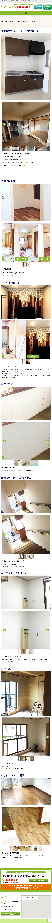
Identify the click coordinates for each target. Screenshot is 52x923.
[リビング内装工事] (26, 302)
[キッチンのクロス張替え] (26, 592)
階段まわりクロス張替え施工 (16, 477)
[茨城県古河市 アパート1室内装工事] (26, 66)
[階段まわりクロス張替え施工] (26, 496)
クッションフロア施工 (13, 775)
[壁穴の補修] (26, 403)
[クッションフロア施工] (26, 791)
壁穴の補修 (7, 384)
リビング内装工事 (10, 282)
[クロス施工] (26, 693)
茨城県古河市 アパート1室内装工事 (20, 30)
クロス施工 (7, 668)
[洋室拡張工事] (26, 202)
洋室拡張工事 (8, 181)
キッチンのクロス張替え (14, 573)
